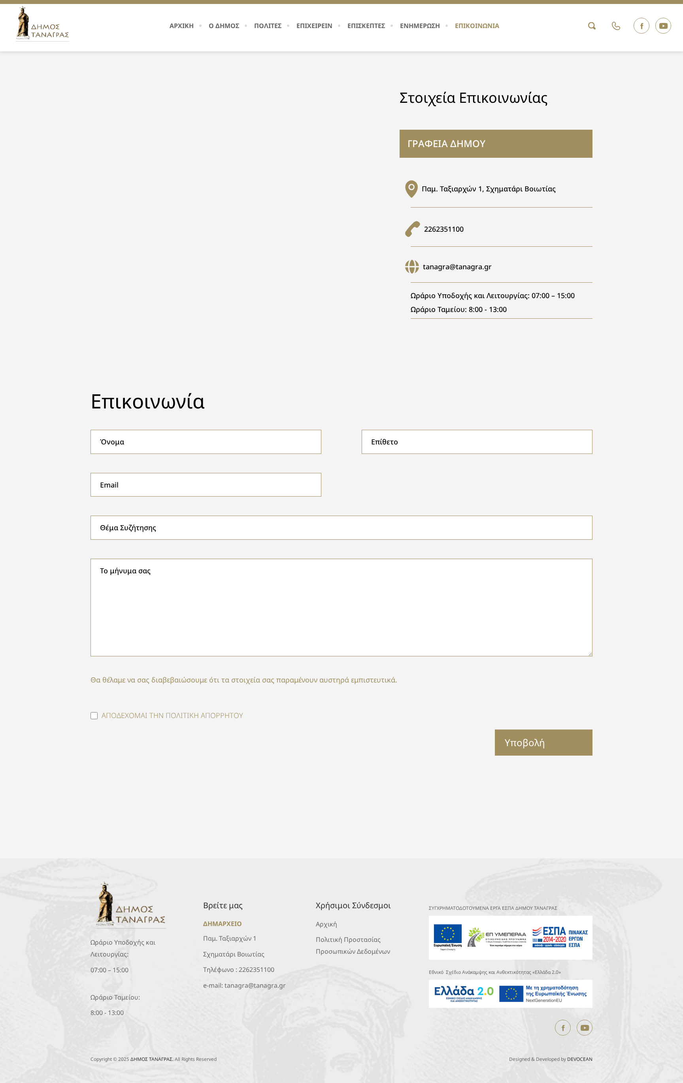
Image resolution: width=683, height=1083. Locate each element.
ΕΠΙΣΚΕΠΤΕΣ (366, 25)
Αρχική (326, 924)
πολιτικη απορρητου (204, 715)
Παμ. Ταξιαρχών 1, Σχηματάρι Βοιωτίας (489, 188)
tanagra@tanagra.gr (457, 266)
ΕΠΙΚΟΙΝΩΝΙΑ (477, 25)
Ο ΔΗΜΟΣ (224, 25)
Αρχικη (182, 25)
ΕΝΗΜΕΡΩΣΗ (420, 25)
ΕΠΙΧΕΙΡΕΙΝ (314, 25)
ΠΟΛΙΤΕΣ (267, 25)
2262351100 (444, 229)
